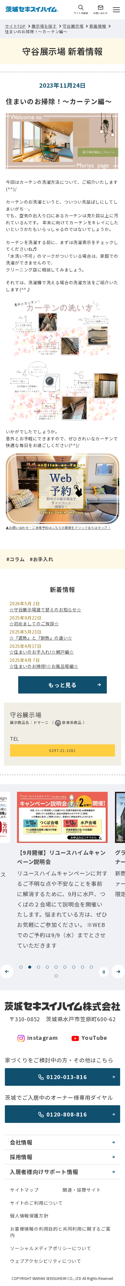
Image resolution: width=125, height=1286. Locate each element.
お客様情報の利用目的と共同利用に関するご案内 (60, 1231)
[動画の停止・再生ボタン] (104, 972)
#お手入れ (41, 559)
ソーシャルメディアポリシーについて (50, 1248)
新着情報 (98, 26)
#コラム (15, 559)
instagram (42, 1037)
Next (118, 971)
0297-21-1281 (62, 750)
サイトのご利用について (36, 1203)
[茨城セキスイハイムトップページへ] (32, 9)
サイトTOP (15, 26)
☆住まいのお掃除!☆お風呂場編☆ (43, 666)
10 (56, 975)
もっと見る (62, 685)
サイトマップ (24, 1189)
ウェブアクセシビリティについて (45, 1261)
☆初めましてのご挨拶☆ (34, 623)
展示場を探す (44, 26)
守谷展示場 (72, 26)
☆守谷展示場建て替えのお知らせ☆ (45, 609)
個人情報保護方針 (29, 1215)
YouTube (94, 1037)
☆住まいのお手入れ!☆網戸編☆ (41, 652)
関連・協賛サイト (81, 1189)
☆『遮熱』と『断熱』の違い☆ (40, 638)
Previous (6, 971)
